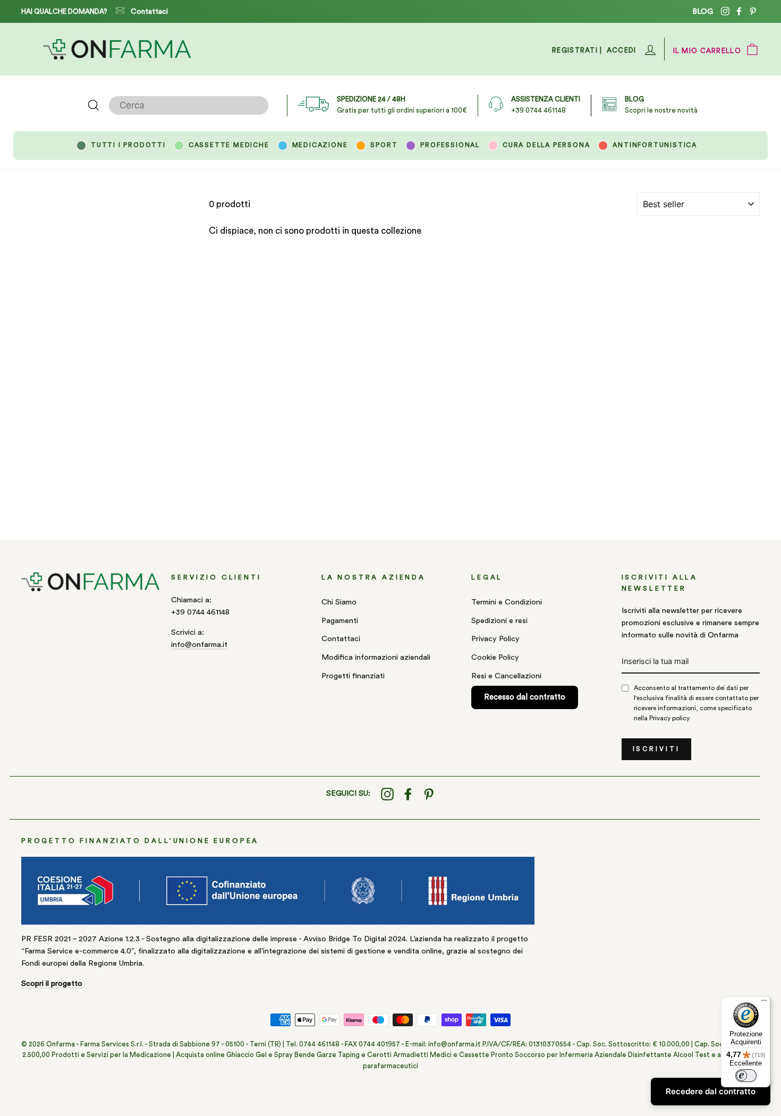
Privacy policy (669, 718)
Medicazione (320, 145)
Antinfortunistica (655, 145)
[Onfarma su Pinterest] (428, 793)
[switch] (746, 1075)
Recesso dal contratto (524, 697)
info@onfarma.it (199, 645)
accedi (621, 50)
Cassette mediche (229, 145)
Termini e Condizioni (506, 602)
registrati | (577, 50)
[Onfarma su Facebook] (408, 793)
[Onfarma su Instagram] (387, 793)
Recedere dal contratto (710, 1091)
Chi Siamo (338, 602)
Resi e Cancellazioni (506, 676)
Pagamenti (339, 621)
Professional (450, 145)
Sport (383, 145)
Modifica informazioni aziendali (375, 657)
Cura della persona (546, 145)
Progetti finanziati (353, 676)
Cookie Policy (495, 657)
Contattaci (149, 11)
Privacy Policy (495, 639)
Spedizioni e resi (499, 621)
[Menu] (764, 1002)
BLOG (702, 11)
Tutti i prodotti (128, 145)
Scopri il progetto (51, 983)
